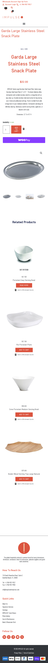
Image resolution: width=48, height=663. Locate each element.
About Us (5, 604)
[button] (12, 7)
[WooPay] (24, 140)
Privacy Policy (18, 653)
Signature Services (7, 607)
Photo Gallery (6, 616)
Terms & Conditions (28, 653)
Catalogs (5, 610)
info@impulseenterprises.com (10, 589)
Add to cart (16, 129)
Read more (24, 285)
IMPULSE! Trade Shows (9, 613)
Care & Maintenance (8, 619)
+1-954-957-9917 (10, 582)
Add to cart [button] (24, 350)
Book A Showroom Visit (9, 622)
